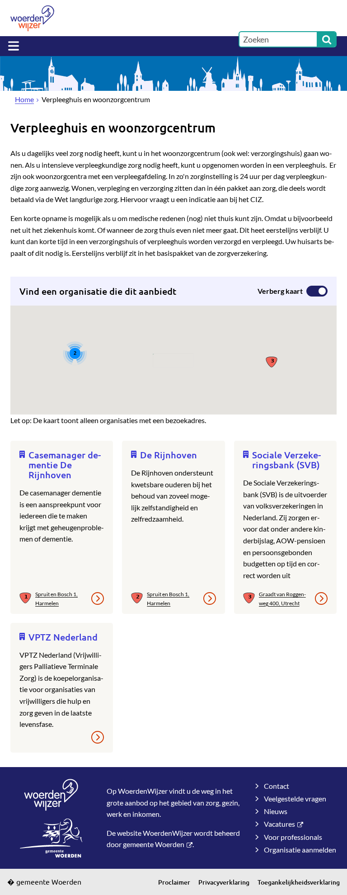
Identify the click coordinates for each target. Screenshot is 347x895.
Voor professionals (293, 837)
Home (24, 99)
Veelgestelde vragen (295, 798)
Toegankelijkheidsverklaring (299, 882)
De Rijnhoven (168, 455)
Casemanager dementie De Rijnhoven (64, 464)
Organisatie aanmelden (300, 849)
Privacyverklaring (223, 882)
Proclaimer (174, 882)
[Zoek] (327, 39)
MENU (14, 46)
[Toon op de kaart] (27, 598)
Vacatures (279, 824)
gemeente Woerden (153, 844)
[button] (271, 361)
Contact (276, 786)
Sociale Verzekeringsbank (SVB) (286, 460)
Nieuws (275, 811)
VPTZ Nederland (63, 637)
